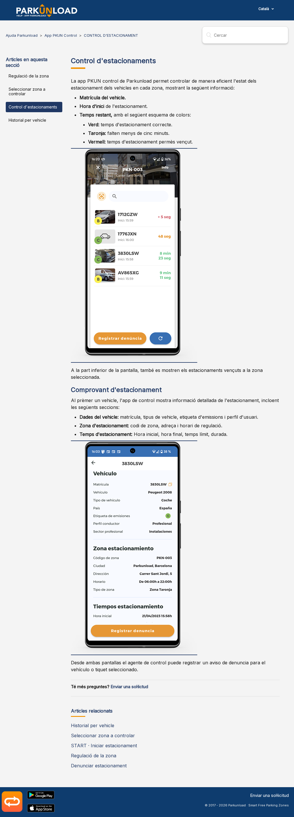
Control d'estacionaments (33, 106)
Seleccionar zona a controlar (27, 91)
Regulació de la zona (29, 75)
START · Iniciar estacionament (104, 745)
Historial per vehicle (27, 120)
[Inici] (47, 11)
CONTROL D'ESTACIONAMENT (111, 35)
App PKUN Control (61, 35)
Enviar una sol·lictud (129, 686)
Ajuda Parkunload (22, 35)
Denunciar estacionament (99, 766)
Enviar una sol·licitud (269, 795)
